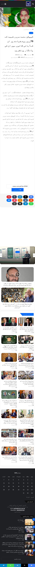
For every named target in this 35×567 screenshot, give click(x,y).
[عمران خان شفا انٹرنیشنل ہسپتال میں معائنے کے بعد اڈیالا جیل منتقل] (26, 321)
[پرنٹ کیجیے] (14, 203)
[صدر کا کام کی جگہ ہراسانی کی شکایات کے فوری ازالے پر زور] (26, 394)
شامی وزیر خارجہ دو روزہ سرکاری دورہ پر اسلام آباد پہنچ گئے (27, 347)
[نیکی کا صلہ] (29, 522)
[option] (17, 255)
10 (23, 483)
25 (18, 489)
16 (27, 486)
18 (18, 486)
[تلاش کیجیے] (33, 4)
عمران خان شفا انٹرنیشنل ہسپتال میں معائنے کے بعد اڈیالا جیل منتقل (27, 329)
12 (13, 483)
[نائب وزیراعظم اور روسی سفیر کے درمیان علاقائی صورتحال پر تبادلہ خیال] (9, 413)
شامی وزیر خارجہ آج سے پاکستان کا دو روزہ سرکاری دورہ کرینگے (9, 365)
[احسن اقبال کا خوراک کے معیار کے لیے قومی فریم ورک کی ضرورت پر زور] (26, 357)
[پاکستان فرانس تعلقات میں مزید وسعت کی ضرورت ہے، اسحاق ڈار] (9, 451)
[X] (25, 196)
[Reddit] (31, 200)
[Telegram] (25, 203)
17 (23, 486)
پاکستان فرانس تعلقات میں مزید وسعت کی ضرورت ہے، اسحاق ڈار (9, 458)
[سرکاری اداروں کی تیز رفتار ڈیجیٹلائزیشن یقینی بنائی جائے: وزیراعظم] (29, 529)
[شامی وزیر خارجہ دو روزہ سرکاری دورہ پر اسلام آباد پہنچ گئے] (26, 339)
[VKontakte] (25, 200)
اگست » (28, 497)
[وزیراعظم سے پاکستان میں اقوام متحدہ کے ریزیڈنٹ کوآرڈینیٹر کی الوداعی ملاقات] (26, 413)
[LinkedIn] (20, 196)
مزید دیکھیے (17, 559)
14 (3, 483)
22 (32, 489)
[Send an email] (25, 54)
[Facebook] (31, 196)
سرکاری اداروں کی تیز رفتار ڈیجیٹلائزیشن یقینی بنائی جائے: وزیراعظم (15, 528)
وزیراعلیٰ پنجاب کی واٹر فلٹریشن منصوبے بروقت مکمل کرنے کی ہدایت (9, 440)
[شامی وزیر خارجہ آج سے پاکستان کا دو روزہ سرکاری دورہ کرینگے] (9, 357)
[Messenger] (9, 200)
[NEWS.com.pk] (28, 3)
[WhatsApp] (31, 203)
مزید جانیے (17, 512)
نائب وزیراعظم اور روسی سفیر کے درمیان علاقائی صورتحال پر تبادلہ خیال (10, 421)
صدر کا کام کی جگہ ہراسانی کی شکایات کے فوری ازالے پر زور (26, 402)
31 (23, 493)
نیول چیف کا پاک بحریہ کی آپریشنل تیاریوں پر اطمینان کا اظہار (27, 382)
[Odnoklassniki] (20, 200)
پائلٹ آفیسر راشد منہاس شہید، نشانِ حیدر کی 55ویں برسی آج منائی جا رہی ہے (10, 347)
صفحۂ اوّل (29, 29)
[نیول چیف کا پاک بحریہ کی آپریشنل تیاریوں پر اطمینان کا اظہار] (26, 375)
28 (4, 489)
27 (8, 489)
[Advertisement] (17, 162)
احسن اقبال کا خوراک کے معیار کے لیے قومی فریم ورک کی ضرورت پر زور (26, 365)
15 (31, 486)
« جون (32, 497)
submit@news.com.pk (19, 508)
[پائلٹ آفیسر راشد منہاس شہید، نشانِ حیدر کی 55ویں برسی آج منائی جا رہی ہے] (9, 339)
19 (13, 486)
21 (3, 486)
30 (27, 493)
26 (13, 489)
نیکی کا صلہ (20, 519)
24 (23, 489)
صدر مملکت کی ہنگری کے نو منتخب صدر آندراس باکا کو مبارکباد (10, 329)
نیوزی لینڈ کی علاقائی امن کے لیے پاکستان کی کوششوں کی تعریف (26, 440)
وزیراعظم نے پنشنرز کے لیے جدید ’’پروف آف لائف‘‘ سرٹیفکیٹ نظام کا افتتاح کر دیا (17, 257)
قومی (25, 29)
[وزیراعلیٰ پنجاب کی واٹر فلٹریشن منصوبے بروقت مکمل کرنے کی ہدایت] (9, 433)
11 (18, 483)
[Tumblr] (14, 196)
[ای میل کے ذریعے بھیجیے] (20, 203)
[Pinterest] (9, 196)
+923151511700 (20, 510)
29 (32, 493)
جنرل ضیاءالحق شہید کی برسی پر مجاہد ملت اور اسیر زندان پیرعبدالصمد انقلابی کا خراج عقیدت (13, 536)
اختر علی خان (29, 54)
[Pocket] (14, 200)
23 (27, 489)
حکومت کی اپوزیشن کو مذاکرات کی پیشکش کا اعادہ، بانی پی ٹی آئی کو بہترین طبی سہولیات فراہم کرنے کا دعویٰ (13, 544)
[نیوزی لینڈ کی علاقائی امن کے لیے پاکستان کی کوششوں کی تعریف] (26, 433)
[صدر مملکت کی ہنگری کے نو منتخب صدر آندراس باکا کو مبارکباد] (9, 321)
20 (8, 486)
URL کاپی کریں (17, 189)
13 (8, 483)
